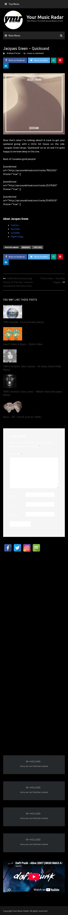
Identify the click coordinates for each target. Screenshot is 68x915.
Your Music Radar (45, 17)
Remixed (26, 247)
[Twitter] (17, 548)
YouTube (15, 228)
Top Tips (37, 247)
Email (12, 505)
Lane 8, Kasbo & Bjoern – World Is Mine (22, 344)
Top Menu (14, 3)
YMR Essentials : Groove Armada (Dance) (23, 322)
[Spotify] (36, 548)
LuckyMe (15, 232)
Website (13, 515)
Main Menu (14, 35)
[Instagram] (27, 548)
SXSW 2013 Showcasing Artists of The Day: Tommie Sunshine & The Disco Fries (18, 282)
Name (12, 495)
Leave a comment (35, 53)
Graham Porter (14, 53)
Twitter (15, 225)
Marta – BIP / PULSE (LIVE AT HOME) (22, 417)
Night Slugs (17, 236)
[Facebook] (8, 548)
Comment (15, 453)
